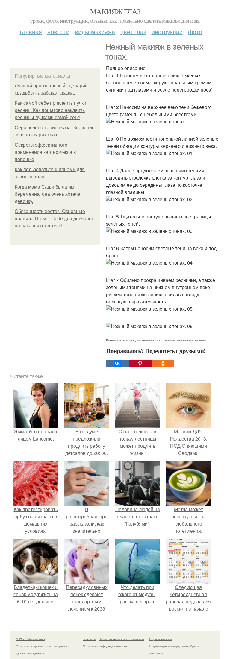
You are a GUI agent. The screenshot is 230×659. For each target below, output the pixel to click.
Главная (31, 31)
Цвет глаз (133, 31)
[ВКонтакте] (117, 363)
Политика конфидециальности (105, 646)
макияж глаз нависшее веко (185, 340)
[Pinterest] (140, 363)
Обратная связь (160, 639)
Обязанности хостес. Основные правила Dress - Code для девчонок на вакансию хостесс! (54, 218)
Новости (58, 31)
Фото (195, 31)
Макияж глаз (115, 11)
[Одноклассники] (163, 363)
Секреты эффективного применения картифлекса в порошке (45, 152)
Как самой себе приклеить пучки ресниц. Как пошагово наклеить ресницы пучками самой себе (50, 110)
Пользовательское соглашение (121, 639)
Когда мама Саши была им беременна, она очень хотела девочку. (47, 194)
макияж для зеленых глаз (142, 340)
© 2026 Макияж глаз (30, 639)
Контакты (89, 639)
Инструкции (167, 31)
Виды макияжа (95, 31)
